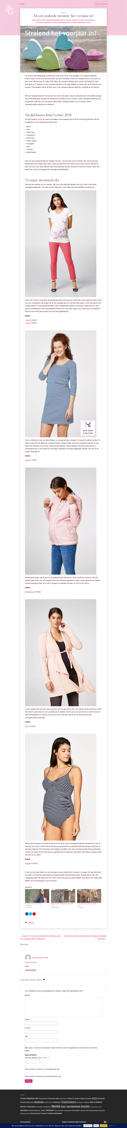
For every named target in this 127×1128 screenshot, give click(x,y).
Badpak (27, 863)
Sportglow (24, 1110)
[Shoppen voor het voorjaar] (37, 896)
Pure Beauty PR (47, 1106)
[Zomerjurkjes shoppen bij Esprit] (89, 896)
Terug (22, 4)
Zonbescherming (35, 1113)
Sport (63, 1106)
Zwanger (44, 1113)
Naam (28, 1019)
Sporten (85, 1106)
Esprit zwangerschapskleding (50, 20)
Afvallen (23, 1098)
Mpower (23, 1106)
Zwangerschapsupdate (54, 1113)
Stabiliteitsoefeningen (34, 1110)
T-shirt (27, 320)
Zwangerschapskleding (43, 22)
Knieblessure (57, 1102)
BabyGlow (31, 1098)
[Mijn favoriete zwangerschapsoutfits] (63, 896)
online (40, 119)
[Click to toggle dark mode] (106, 1121)
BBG (36, 1098)
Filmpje (82, 1098)
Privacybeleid (25, 1122)
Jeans (27, 323)
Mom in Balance (96, 1102)
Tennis (43, 1110)
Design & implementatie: (70, 1122)
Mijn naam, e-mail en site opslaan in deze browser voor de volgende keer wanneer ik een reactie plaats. (61, 1049)
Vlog (87, 1110)
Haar (32, 1102)
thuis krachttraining (59, 1110)
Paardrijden (31, 1106)
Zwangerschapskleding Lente (60, 22)
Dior (73, 1098)
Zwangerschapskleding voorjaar (81, 22)
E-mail (28, 1028)
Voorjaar (80, 20)
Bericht (27, 995)
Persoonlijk (39, 1106)
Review (56, 1106)
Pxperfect (82, 1122)
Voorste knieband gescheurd (97, 1110)
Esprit (39, 20)
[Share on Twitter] (30, 914)
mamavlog (87, 1102)
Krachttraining (69, 1102)
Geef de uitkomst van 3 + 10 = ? (37, 1056)
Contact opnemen (101, 4)
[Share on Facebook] (27, 914)
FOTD (94, 1098)
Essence (77, 1098)
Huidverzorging (48, 1102)
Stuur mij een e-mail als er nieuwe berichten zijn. (43, 1076)
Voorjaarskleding (89, 20)
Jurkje (27, 460)
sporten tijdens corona (96, 1106)
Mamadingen (79, 1102)
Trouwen (82, 1110)
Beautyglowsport (43, 1098)
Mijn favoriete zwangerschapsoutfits (62, 903)
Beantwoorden (31, 970)
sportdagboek (73, 1106)
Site (26, 1036)
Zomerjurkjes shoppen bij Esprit (86, 903)
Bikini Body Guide (53, 1098)
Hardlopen (39, 1102)
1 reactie (30, 922)
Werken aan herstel (25, 1113)
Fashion (34, 20)
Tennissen (50, 1110)
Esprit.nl (63, 20)
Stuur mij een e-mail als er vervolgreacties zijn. (42, 1069)
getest (28, 1102)
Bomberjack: (29, 592)
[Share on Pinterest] (34, 914)
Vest (26, 726)
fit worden (88, 1098)
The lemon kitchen (37, 957)
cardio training (63, 1098)
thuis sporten (68, 1110)
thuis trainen (76, 1110)
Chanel (69, 1098)
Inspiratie (75, 20)
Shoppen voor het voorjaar (33, 903)
